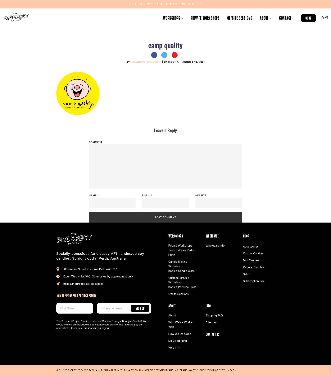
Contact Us (213, 334)
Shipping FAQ (214, 315)
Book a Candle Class (181, 270)
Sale (246, 274)
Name (94, 195)
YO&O (231, 370)
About (264, 17)
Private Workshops (205, 17)
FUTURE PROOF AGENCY (211, 370)
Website (200, 195)
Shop (308, 18)
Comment (95, 142)
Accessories (251, 246)
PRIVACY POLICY (133, 370)
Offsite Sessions (239, 17)
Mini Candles (251, 260)
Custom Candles (253, 253)
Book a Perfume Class (182, 287)
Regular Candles (253, 267)
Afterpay (211, 322)
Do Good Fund (177, 340)
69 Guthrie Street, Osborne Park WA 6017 (90, 269)
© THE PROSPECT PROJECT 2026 (75, 370)
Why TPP (174, 347)
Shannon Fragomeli (146, 61)
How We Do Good (179, 333)
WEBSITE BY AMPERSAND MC (161, 370)
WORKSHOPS (172, 17)
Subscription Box (254, 281)
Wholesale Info (215, 245)
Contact (285, 17)
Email (147, 195)
